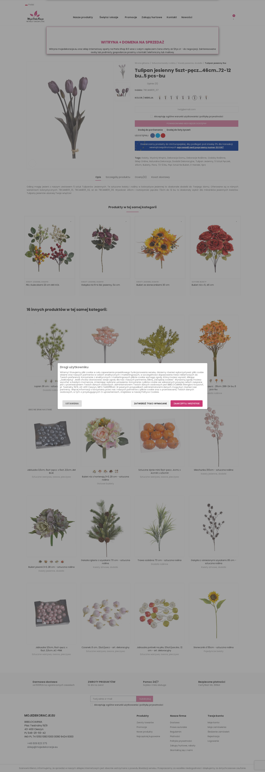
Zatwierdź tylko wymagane (150, 403)
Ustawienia (72, 403)
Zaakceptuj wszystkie (187, 403)
